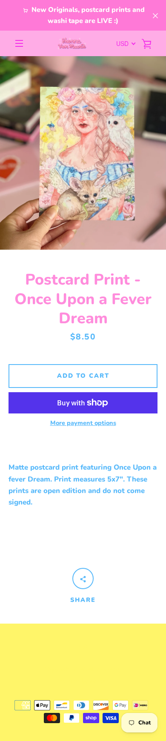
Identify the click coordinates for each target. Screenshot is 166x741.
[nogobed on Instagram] (83, 646)
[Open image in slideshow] (83, 153)
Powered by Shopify (83, 681)
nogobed (108, 669)
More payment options (83, 423)
